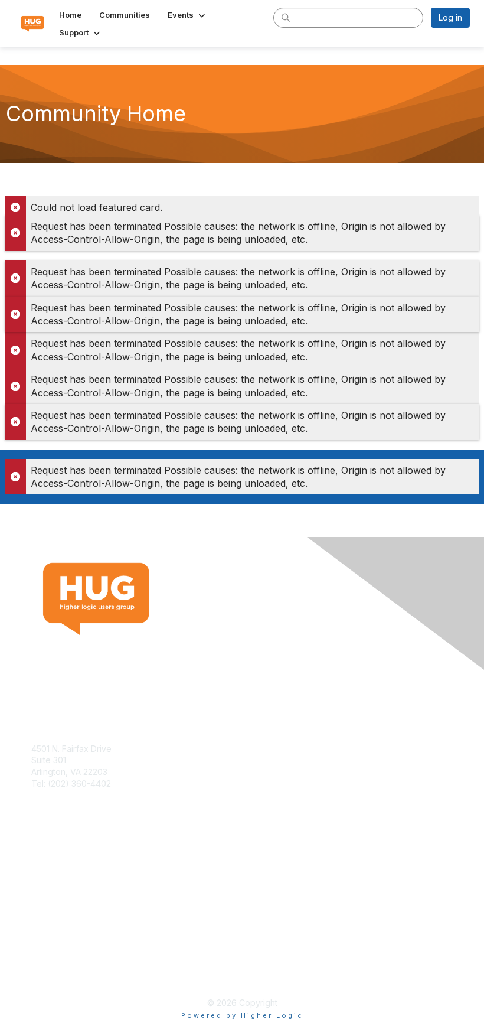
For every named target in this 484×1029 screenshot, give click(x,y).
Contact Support (63, 795)
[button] (187, 15)
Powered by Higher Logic (242, 1015)
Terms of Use (57, 962)
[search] (285, 17)
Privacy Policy (58, 974)
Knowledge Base (64, 873)
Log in (450, 17)
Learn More (53, 884)
